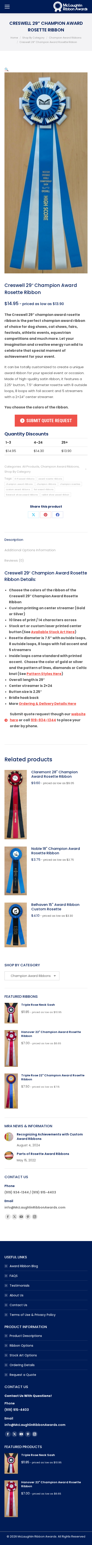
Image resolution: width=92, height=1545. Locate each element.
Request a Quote (23, 1375)
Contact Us (18, 1305)
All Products (30, 466)
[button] (6, 69)
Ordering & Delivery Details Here (47, 703)
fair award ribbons (43, 489)
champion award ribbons (19, 484)
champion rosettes (70, 484)
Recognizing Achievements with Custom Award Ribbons (50, 1136)
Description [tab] (13, 539)
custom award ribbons (18, 489)
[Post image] (8, 1136)
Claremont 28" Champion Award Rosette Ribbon (54, 774)
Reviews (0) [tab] (14, 560)
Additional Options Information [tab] (30, 550)
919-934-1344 (43, 720)
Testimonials (19, 1285)
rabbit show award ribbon (55, 494)
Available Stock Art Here (53, 632)
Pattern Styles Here (44, 673)
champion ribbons (46, 484)
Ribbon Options (21, 1345)
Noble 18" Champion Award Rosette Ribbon (55, 851)
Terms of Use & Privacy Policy (33, 1315)
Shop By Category (17, 472)
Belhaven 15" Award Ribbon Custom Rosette (55, 907)
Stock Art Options (23, 1355)
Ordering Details (22, 1365)
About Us (16, 1295)
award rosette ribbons (50, 479)
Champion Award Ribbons (60, 466)
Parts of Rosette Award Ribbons (43, 1154)
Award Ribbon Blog (24, 1266)
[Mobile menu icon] (7, 6)
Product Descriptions (26, 1336)
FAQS (14, 1276)
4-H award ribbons (24, 479)
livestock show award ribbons (22, 494)
